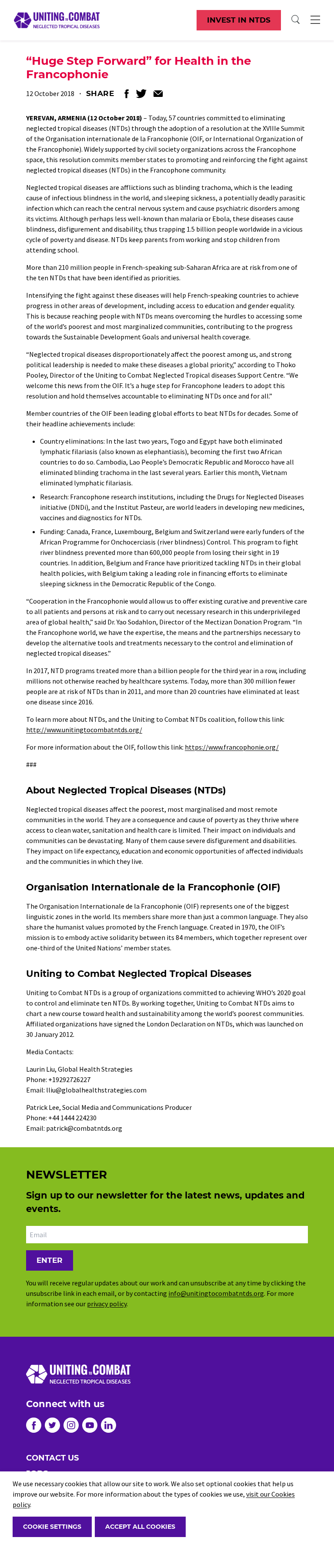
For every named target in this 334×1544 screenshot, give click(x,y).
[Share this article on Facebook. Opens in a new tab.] (126, 93)
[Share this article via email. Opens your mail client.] (158, 93)
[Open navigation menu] (315, 20)
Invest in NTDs (239, 20)
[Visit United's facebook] (33, 1425)
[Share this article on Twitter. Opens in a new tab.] (141, 93)
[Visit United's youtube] (89, 1425)
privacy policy (107, 1303)
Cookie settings (52, 1527)
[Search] (295, 20)
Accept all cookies (140, 1527)
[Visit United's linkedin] (108, 1425)
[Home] (57, 20)
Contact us (52, 1458)
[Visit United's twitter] (52, 1425)
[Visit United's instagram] (71, 1425)
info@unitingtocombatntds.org (216, 1293)
